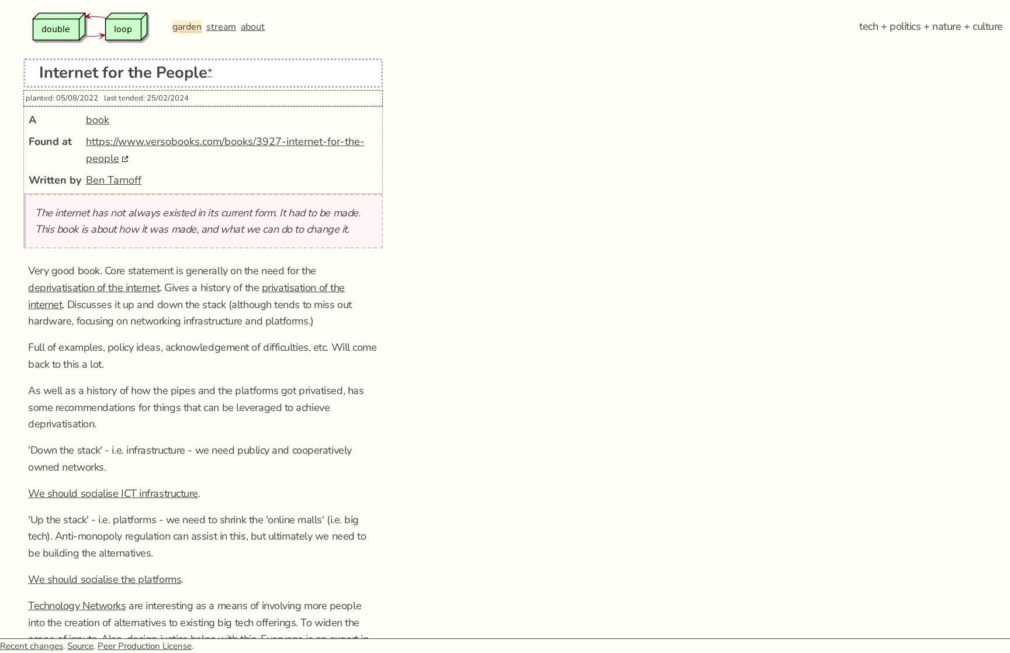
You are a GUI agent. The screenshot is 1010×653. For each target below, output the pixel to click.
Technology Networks (77, 606)
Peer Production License (145, 646)
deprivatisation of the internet (94, 288)
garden (187, 26)
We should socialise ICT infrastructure (113, 493)
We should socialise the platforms (104, 579)
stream (221, 26)
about (253, 26)
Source (80, 646)
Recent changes (31, 646)
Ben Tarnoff (113, 180)
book (97, 120)
